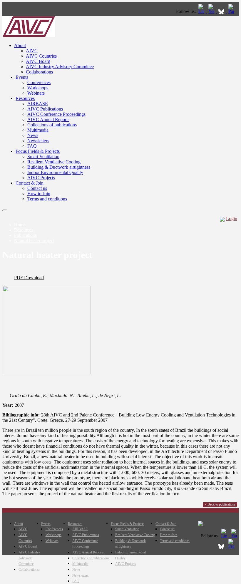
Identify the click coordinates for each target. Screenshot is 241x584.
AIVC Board (38, 61)
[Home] (28, 35)
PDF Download (29, 277)
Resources (25, 98)
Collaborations (39, 71)
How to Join (38, 193)
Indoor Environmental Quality (55, 172)
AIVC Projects (41, 177)
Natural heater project (34, 240)
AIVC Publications (45, 108)
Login (231, 218)
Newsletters (38, 140)
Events (22, 77)
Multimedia (37, 130)
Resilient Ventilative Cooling (54, 161)
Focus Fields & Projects (38, 151)
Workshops (37, 87)
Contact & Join (29, 182)
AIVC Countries (41, 55)
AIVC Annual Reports (48, 119)
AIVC (32, 50)
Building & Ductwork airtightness (58, 167)
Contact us (37, 188)
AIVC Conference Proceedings (56, 114)
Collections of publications (52, 124)
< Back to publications (220, 504)
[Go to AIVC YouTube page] (212, 11)
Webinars (36, 93)
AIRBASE (37, 103)
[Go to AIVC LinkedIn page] (202, 11)
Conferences (39, 82)
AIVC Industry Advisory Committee (60, 66)
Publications (25, 235)
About (20, 45)
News (32, 135)
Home (20, 224)
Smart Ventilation (43, 156)
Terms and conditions (47, 198)
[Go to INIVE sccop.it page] (233, 11)
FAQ (32, 145)
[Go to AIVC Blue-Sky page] (222, 11)
